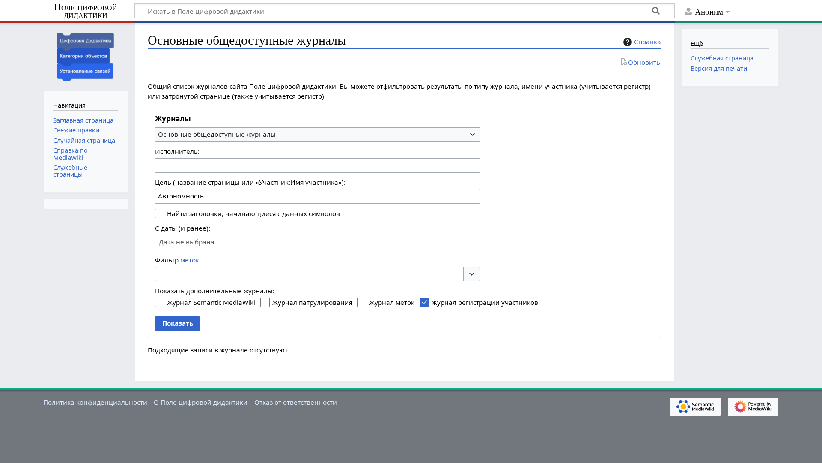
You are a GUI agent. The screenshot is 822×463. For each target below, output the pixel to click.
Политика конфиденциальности (95, 402)
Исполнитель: (177, 151)
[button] (471, 274)
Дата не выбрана (186, 242)
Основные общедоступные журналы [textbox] (217, 134)
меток (189, 260)
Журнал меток (391, 302)
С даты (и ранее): (182, 228)
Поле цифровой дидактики (85, 11)
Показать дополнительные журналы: (214, 290)
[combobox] (317, 134)
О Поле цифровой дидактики (200, 402)
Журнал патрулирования (312, 302)
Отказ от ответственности (295, 402)
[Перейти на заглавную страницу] (85, 55)
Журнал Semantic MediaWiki (211, 302)
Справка (647, 41)
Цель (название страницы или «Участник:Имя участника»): (250, 182)
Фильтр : (178, 260)
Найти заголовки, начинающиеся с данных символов (253, 213)
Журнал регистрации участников (485, 302)
